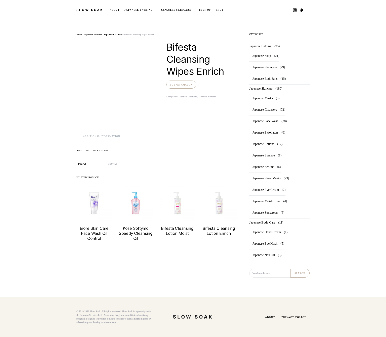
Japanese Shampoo (265, 67)
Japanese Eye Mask (265, 243)
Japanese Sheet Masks (267, 178)
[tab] (101, 136)
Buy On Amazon (181, 85)
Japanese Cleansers (113, 34)
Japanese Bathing (260, 46)
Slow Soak (89, 10)
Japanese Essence (264, 155)
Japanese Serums (263, 166)
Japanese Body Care (262, 222)
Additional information (101, 136)
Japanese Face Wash (265, 121)
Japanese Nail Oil (264, 255)
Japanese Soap (262, 55)
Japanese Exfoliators (265, 132)
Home (79, 34)
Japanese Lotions (263, 144)
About (270, 317)
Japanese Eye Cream (266, 189)
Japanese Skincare (93, 34)
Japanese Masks (263, 98)
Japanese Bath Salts (265, 78)
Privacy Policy (293, 317)
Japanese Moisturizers (266, 201)
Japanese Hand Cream (267, 232)
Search (300, 273)
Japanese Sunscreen (265, 212)
